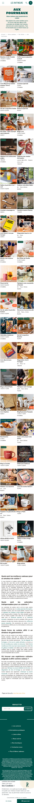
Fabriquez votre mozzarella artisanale (25, 284)
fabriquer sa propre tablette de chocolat (19, 668)
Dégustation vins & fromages (22, 360)
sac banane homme (13, 773)
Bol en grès (3, 563)
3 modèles (3, 60)
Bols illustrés (4, 437)
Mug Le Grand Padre (6, 387)
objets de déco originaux (25, 773)
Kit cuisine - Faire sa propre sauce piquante (8, 132)
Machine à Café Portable (7, 57)
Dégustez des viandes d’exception (23, 157)
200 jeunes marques (27, 764)
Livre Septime (4, 412)
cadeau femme (26, 760)
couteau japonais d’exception (24, 609)
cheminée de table (8, 770)
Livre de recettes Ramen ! (24, 486)
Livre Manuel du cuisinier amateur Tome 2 (7, 84)
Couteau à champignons (7, 210)
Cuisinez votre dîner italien (25, 185)
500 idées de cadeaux (24, 774)
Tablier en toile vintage (24, 538)
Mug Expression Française (25, 412)
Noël (14, 777)
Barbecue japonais (22, 108)
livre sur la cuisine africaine (17, 642)
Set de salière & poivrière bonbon (7, 310)
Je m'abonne (28, 708)
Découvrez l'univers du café (25, 310)
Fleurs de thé (4, 283)
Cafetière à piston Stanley (24, 210)
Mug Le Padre (21, 511)
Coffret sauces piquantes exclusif (24, 57)
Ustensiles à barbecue (6, 335)
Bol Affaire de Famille (23, 258)
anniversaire (6, 779)
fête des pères (19, 777)
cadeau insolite (5, 761)
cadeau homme (14, 760)
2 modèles (20, 62)
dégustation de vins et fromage (10, 670)
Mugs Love (20, 131)
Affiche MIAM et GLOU (7, 538)
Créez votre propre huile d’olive (24, 437)
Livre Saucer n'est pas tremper (6, 234)
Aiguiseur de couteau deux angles (8, 157)
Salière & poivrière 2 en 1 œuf (7, 186)
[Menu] (3, 3)
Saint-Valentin (12, 779)
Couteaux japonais (22, 83)
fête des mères (26, 777)
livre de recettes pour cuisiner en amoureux (13, 644)
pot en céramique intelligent (21, 770)
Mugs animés (21, 563)
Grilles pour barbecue (23, 463)
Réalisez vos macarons (7, 486)
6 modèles (3, 262)
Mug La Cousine (5, 463)
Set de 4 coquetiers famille (8, 108)
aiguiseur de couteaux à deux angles (13, 612)
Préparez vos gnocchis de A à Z (8, 512)
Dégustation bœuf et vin (24, 233)
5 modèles (20, 135)
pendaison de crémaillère (22, 779)
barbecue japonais (16, 617)
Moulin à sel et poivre (6, 258)
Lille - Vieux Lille (19, 767)
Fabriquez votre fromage (24, 387)
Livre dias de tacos (5, 360)
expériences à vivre (23, 762)
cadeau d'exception (15, 761)
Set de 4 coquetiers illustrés (23, 336)
